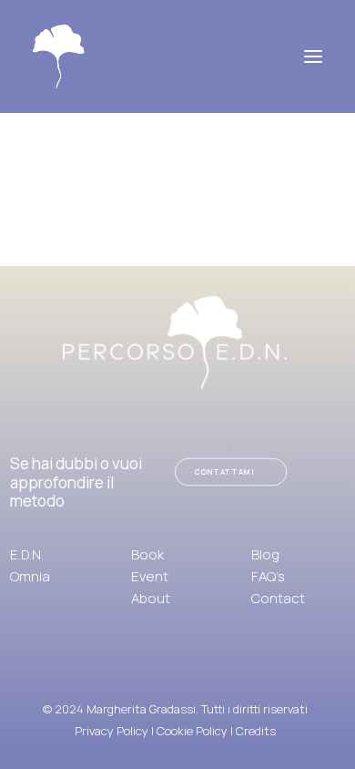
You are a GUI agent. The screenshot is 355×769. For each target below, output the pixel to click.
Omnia (30, 576)
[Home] (175, 342)
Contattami (225, 472)
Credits (256, 731)
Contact (278, 598)
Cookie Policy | (196, 731)
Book (147, 554)
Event (149, 576)
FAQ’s (268, 576)
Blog (265, 554)
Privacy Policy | (116, 731)
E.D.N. (27, 554)
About (150, 598)
